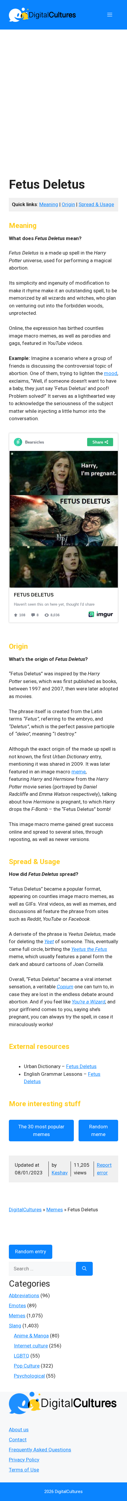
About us (19, 1429)
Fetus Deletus (81, 1066)
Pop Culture (27, 1366)
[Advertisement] (63, 95)
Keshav (60, 1173)
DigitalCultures (25, 1209)
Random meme (98, 1130)
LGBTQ (21, 1356)
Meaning (48, 204)
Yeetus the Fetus (89, 949)
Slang (15, 1326)
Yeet (49, 941)
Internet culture (31, 1346)
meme (78, 772)
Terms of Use (24, 1470)
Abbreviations (24, 1295)
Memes (54, 1209)
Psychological (29, 1376)
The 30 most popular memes (41, 1130)
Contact (18, 1440)
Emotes (17, 1305)
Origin (68, 204)
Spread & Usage (96, 204)
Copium (65, 987)
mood (110, 373)
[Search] (84, 1269)
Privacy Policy (24, 1460)
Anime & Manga (31, 1336)
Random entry (30, 1251)
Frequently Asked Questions (40, 1450)
